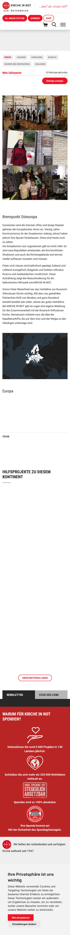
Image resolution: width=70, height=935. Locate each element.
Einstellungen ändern (24, 924)
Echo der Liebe (49, 695)
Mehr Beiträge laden (35, 678)
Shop (48, 18)
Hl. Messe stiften (14, 18)
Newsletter (15, 695)
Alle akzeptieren (21, 917)
